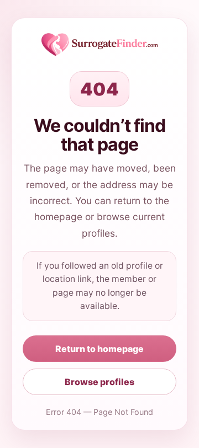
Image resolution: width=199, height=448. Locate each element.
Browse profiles (99, 381)
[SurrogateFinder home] (100, 44)
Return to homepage (99, 348)
